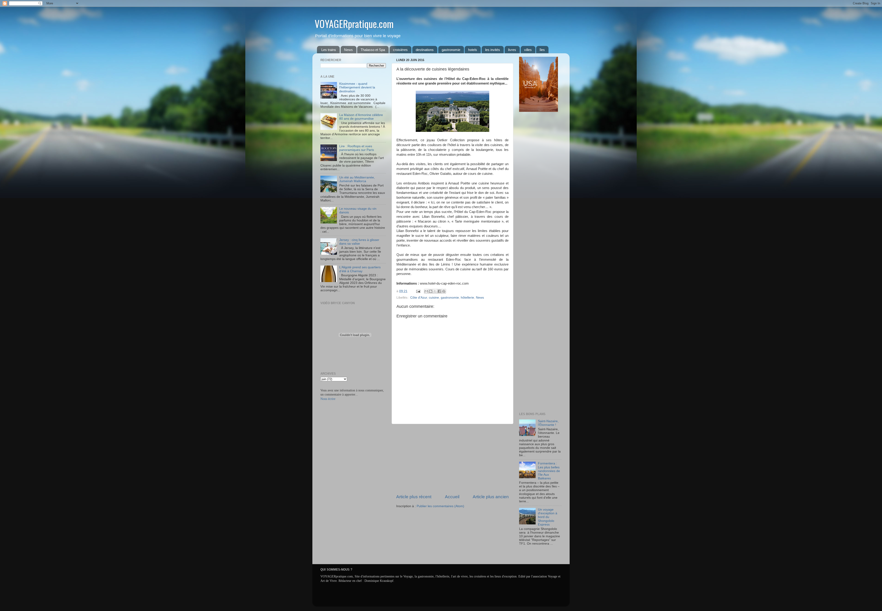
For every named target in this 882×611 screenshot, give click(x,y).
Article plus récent (413, 496)
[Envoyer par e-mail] (426, 291)
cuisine (434, 297)
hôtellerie (467, 297)
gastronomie (451, 50)
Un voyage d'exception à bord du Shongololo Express (547, 517)
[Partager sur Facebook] (439, 291)
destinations (425, 50)
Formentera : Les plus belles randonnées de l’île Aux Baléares (549, 471)
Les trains (328, 50)
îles (542, 50)
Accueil (452, 496)
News (348, 50)
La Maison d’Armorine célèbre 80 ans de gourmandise (361, 116)
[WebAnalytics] (528, 557)
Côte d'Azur (418, 297)
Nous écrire (327, 399)
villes (528, 50)
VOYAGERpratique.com (354, 24)
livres (512, 50)
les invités (492, 50)
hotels (472, 50)
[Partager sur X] (435, 291)
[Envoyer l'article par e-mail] (418, 291)
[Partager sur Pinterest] (443, 291)
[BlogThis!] (430, 291)
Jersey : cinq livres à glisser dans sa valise (359, 241)
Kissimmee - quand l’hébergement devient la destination (357, 87)
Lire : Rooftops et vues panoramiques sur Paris (356, 148)
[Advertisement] (452, 459)
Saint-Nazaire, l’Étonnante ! (548, 423)
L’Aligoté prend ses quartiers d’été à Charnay (360, 269)
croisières (400, 50)
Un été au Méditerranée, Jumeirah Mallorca (357, 179)
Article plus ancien (491, 496)
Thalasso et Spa (373, 50)
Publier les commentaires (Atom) (440, 506)
